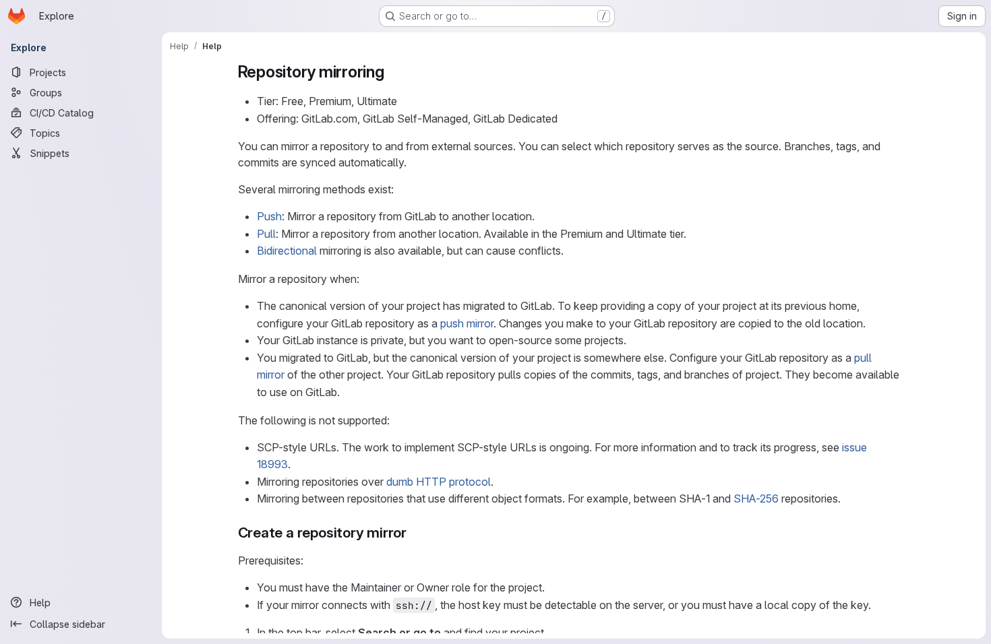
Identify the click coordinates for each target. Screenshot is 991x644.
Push (269, 216)
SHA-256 (756, 498)
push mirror (466, 323)
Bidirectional (287, 250)
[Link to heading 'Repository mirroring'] (393, 72)
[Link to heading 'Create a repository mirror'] (414, 532)
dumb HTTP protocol (438, 481)
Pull (266, 233)
